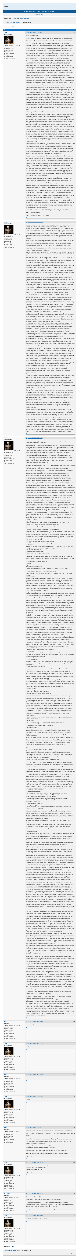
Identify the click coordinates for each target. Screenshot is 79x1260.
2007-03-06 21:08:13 (37, 1074)
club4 (7, 22)
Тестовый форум (15, 22)
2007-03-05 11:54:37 (37, 438)
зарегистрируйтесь (25, 18)
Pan (5, 1022)
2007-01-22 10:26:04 (37, 222)
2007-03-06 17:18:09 (37, 1021)
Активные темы (39, 14)
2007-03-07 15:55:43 (37, 1162)
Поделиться (29, 32)
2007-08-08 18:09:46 (37, 1193)
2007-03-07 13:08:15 (37, 1127)
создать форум (71, 1253)
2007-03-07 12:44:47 (37, 1096)
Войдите (15, 18)
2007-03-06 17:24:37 (37, 1043)
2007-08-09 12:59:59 (37, 1215)
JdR (5, 32)
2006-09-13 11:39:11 (37, 32)
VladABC (7, 1194)
